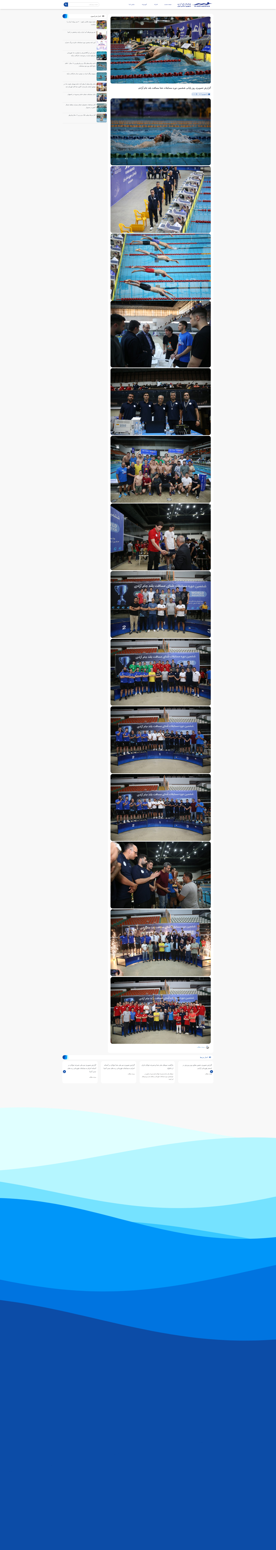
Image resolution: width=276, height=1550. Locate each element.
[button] (97, 16)
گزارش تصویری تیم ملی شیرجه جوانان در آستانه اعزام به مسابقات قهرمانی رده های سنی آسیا (159, 1068)
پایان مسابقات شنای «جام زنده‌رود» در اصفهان (82, 94)
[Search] (66, 4)
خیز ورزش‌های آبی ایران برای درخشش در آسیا (82, 32)
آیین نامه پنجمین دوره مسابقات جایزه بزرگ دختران (80, 42)
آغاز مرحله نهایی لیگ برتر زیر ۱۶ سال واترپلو (82, 115)
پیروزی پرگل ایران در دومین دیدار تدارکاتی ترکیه (81, 73)
